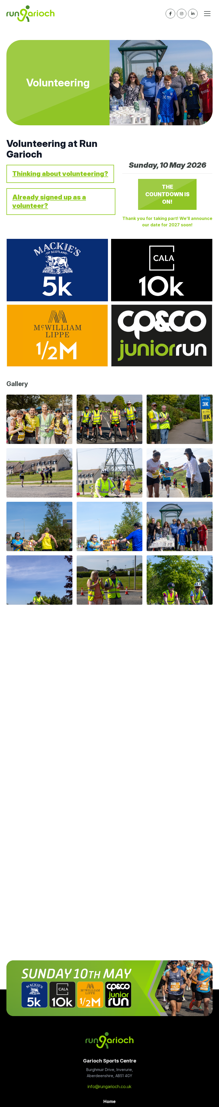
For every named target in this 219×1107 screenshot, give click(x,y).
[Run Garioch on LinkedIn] (193, 13)
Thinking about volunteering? (60, 174)
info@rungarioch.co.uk (109, 1086)
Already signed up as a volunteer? (49, 201)
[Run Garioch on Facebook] (170, 13)
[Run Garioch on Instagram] (181, 13)
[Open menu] (207, 13)
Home (109, 1101)
